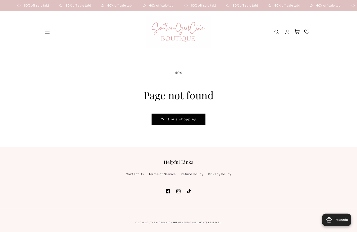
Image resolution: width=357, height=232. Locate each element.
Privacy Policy (219, 174)
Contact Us (135, 174)
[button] (47, 31)
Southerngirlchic (157, 222)
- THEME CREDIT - (182, 222)
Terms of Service (162, 174)
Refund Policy (192, 174)
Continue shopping (178, 119)
